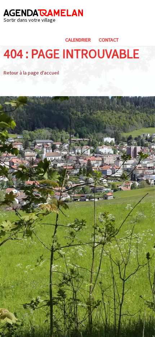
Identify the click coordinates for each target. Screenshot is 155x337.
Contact (109, 40)
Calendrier (78, 40)
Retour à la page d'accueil (31, 72)
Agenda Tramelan (43, 12)
